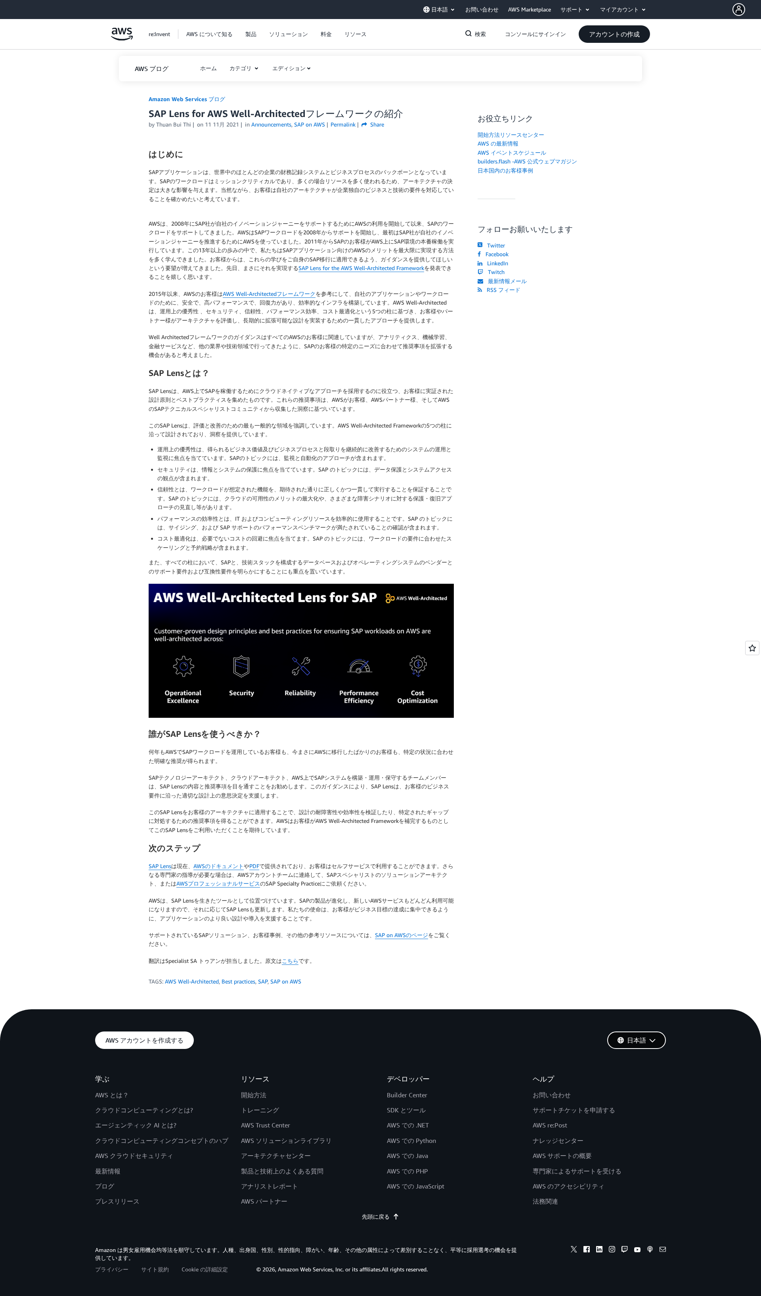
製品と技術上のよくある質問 (282, 1171)
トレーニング (260, 1110)
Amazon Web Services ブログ (187, 99)
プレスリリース (117, 1201)
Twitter (494, 245)
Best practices (238, 981)
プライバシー (111, 1269)
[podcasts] (650, 1250)
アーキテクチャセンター (276, 1156)
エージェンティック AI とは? (135, 1125)
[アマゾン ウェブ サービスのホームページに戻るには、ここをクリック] (122, 38)
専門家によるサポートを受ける (577, 1171)
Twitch (495, 271)
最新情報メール (506, 281)
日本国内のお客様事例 (505, 170)
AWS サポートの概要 (562, 1156)
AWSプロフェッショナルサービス (218, 883)
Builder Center (407, 1095)
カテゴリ (241, 68)
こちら (290, 960)
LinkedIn (496, 263)
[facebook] (586, 1250)
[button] (746, 9)
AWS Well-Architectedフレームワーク (269, 293)
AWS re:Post (550, 1125)
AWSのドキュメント (218, 866)
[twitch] (624, 1250)
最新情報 (107, 1171)
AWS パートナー (264, 1201)
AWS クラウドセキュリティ (134, 1156)
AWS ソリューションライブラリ (286, 1141)
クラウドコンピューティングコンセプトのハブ (161, 1141)
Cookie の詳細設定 (205, 1269)
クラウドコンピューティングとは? (144, 1110)
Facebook (495, 254)
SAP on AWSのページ (401, 935)
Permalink (343, 124)
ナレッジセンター (558, 1141)
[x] (574, 1250)
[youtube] (637, 1250)
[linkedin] (599, 1250)
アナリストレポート (269, 1186)
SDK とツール (406, 1110)
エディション (289, 68)
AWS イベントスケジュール (512, 152)
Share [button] (376, 124)
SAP (263, 981)
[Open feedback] (752, 648)
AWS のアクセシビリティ (568, 1186)
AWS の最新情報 (498, 143)
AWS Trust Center (265, 1125)
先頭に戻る (376, 1216)
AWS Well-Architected (192, 981)
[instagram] (612, 1250)
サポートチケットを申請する (574, 1110)
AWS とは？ (112, 1095)
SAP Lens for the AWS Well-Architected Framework (361, 268)
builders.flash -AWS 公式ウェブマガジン (527, 161)
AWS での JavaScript (415, 1186)
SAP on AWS (285, 981)
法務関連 (545, 1201)
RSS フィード (502, 289)
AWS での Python (411, 1141)
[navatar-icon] (738, 9)
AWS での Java (407, 1156)
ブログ (104, 1186)
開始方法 (253, 1095)
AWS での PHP (407, 1171)
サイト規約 (155, 1269)
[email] (663, 1250)
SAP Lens (160, 866)
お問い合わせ (552, 1095)
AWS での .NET (408, 1125)
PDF (254, 866)
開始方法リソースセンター (511, 134)
